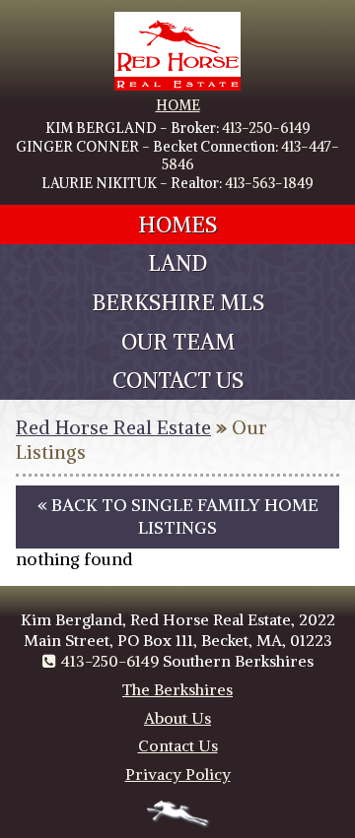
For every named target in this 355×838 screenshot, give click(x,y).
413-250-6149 (266, 128)
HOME (178, 105)
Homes (177, 224)
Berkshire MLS (178, 302)
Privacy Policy (178, 774)
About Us (177, 718)
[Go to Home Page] (177, 86)
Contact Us (178, 380)
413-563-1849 (269, 183)
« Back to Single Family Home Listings (178, 516)
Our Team (178, 341)
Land (177, 263)
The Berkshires (177, 689)
